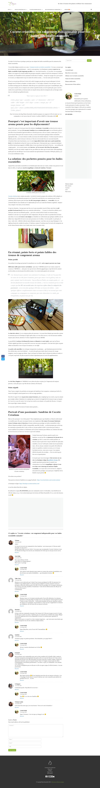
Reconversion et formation (52, 9)
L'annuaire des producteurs (50, 767)
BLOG (9, 9)
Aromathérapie (69, 70)
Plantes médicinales (70, 81)
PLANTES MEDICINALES (35, 9)
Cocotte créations (12, 196)
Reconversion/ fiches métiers (72, 84)
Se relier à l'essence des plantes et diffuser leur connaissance (75, 3)
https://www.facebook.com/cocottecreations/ (48, 480)
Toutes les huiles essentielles (72, 78)
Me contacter (68, 185)
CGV (66, 189)
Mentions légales (69, 184)
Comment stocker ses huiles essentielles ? (40, 67)
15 (50, 39)
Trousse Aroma (50, 28)
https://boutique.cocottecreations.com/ (29, 483)
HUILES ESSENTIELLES (20, 9)
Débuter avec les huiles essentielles (74, 75)
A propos (67, 187)
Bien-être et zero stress (71, 73)
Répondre (17, 552)
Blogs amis (50, 769)
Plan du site (68, 191)
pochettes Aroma (53, 460)
